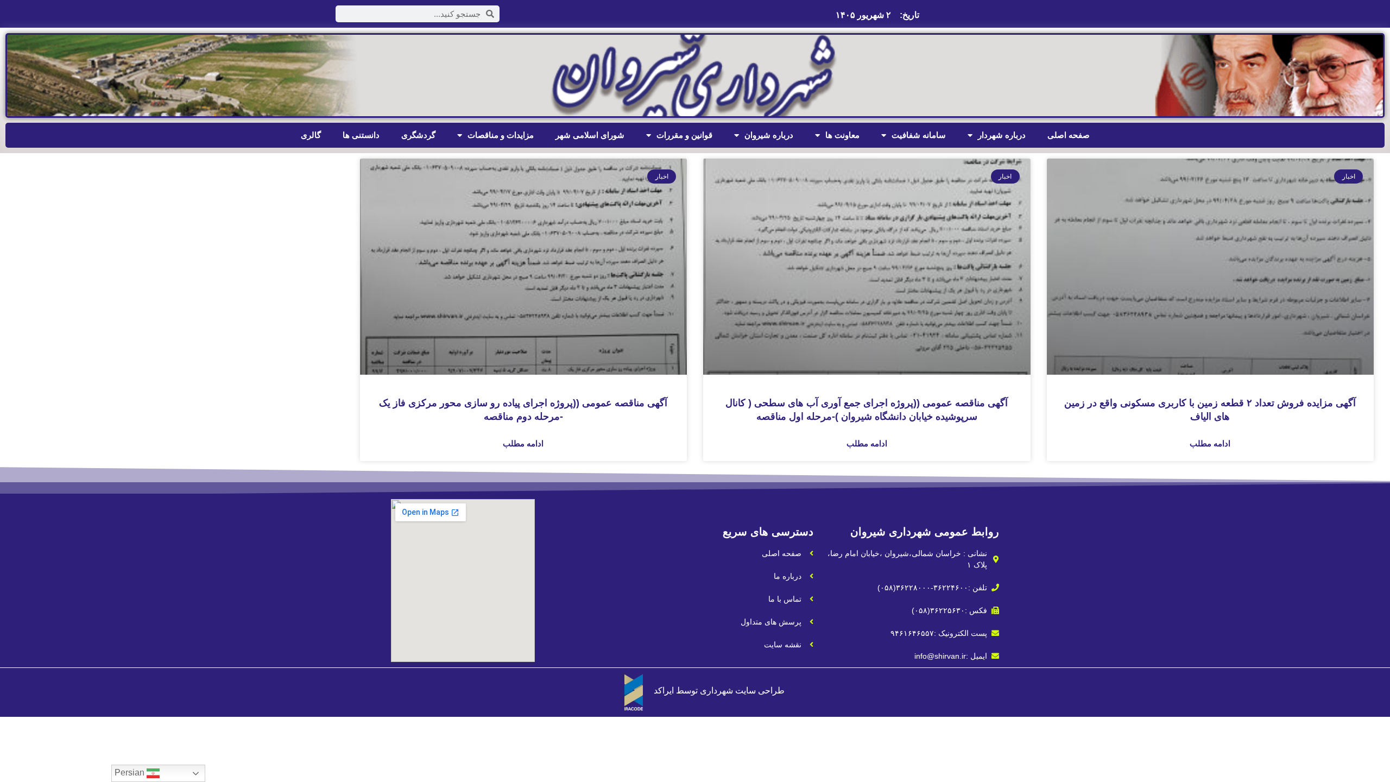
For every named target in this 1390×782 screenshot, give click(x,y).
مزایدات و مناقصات (500, 135)
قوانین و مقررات (684, 135)
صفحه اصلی (1068, 135)
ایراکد (664, 690)
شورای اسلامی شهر (589, 135)
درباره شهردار (1002, 135)
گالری (311, 135)
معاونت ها (842, 135)
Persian (131, 772)
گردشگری (418, 135)
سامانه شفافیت (919, 135)
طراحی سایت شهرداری (742, 690)
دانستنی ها (361, 135)
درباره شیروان (768, 135)
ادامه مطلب (1210, 443)
